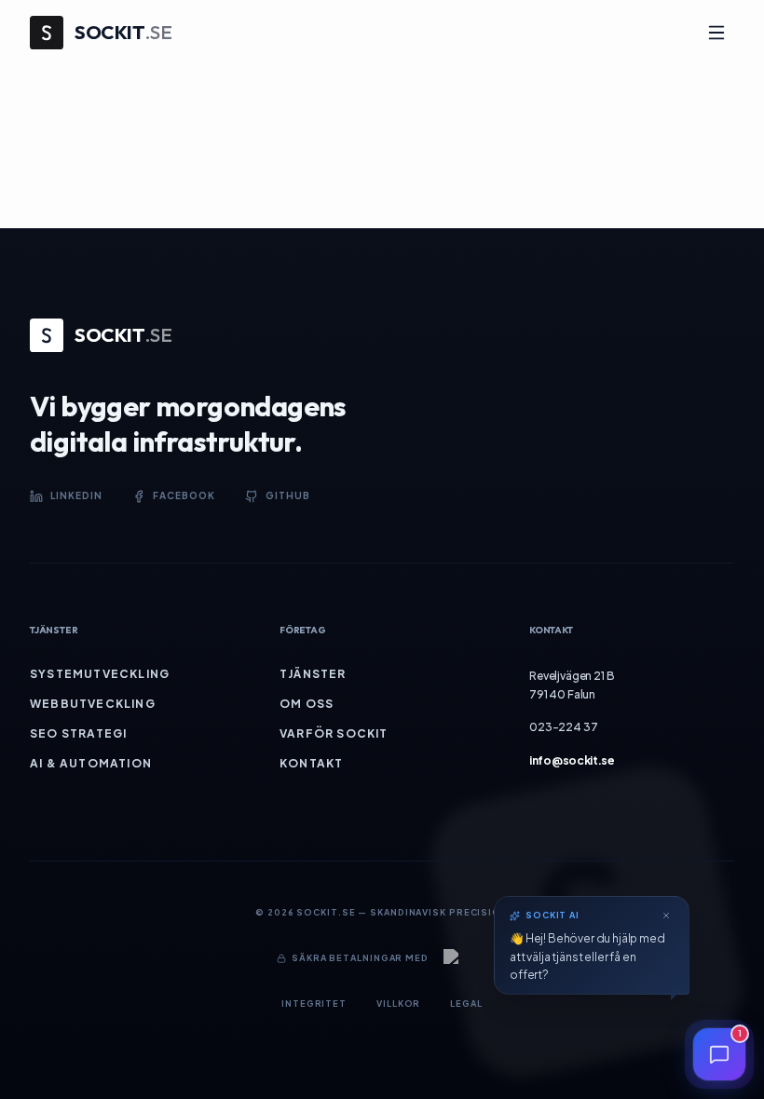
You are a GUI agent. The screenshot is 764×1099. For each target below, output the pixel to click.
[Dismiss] (666, 915)
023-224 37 (563, 727)
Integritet (314, 1003)
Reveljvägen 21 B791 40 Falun (571, 685)
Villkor (398, 1003)
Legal (466, 1003)
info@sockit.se (572, 760)
